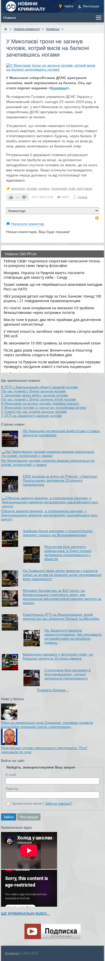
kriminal (82, 197)
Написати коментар (27, 224)
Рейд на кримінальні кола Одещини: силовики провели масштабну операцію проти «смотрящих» (47, 725)
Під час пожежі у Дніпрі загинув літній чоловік (38, 399)
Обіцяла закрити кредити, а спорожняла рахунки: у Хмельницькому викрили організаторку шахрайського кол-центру (49, 515)
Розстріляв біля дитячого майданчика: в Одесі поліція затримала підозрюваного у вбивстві (67, 553)
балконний (59, 188)
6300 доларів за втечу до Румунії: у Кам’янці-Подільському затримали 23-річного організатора (60, 480)
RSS (97, 218)
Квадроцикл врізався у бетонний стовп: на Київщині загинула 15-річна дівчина (58, 656)
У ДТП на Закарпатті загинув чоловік (31, 416)
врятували (84, 188)
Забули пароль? (58, 803)
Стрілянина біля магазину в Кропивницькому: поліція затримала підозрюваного (67, 674)
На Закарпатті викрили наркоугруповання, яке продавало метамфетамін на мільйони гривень (73, 636)
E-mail (11, 775)
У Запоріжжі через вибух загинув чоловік (34, 395)
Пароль (12, 789)
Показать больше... (53, 690)
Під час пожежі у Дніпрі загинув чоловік (33, 391)
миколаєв (18, 188)
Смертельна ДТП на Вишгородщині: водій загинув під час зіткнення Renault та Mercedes (61, 616)
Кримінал (58, 88)
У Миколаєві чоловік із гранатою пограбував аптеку (43, 407)
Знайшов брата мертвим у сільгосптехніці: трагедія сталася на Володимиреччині (58, 533)
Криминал (12, 953)
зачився (44, 188)
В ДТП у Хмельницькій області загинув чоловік (39, 387)
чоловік (31, 188)
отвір (72, 188)
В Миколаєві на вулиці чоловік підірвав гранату (40, 403)
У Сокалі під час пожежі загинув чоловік (34, 411)
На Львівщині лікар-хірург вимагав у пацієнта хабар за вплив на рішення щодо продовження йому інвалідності (62, 575)
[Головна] (6, 29)
